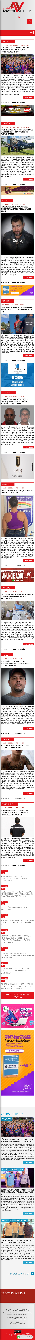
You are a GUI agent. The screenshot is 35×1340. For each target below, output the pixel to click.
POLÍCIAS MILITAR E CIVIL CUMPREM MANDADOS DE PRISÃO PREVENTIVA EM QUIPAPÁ (16, 971)
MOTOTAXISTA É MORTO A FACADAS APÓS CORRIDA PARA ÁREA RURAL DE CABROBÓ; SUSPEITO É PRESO (17, 894)
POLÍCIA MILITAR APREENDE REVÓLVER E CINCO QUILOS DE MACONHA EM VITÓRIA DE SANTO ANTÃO (17, 986)
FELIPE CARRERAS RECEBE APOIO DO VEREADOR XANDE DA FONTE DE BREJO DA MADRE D (17, 1242)
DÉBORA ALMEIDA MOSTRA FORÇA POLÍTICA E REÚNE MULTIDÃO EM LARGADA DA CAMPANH (17, 1191)
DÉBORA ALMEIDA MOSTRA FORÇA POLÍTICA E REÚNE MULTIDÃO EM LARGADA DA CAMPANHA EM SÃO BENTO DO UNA (16, 939)
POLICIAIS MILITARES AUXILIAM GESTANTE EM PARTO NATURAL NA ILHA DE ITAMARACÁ (17, 955)
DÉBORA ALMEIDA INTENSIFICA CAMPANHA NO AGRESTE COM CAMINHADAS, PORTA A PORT (17, 1140)
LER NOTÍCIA (28, 97)
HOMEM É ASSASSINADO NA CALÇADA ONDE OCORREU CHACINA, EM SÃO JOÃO (17, 922)
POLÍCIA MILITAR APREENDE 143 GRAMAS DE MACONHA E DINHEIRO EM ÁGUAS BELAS (16, 878)
